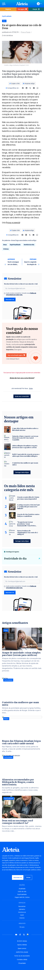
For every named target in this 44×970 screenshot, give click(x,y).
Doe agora (21, 9)
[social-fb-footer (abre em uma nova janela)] (20, 935)
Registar (8, 9)
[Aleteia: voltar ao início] (22, 4)
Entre (31, 388)
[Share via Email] (34, 88)
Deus (5, 245)
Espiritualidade (6, 16)
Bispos (6, 719)
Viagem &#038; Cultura (22, 897)
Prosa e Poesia (25, 32)
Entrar (28, 877)
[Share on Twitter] (30, 88)
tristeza (6, 249)
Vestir (22, 915)
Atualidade (22, 889)
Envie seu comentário (22, 396)
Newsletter (22, 906)
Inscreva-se (22, 912)
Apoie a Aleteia (22, 945)
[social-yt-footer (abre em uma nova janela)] (16, 935)
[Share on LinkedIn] (26, 88)
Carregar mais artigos (22, 472)
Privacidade (22, 963)
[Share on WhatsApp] (37, 88)
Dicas (6, 630)
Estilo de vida (22, 891)
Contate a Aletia (22, 959)
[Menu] (8, 4)
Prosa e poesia (13, 222)
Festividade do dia (15, 558)
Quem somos (22, 948)
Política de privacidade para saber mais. (21, 294)
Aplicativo (22, 909)
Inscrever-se (10, 299)
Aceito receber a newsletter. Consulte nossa (21, 294)
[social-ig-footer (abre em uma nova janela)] (28, 935)
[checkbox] (4, 293)
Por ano (22, 927)
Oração (35, 9)
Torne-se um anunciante (22, 956)
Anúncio (22, 918)
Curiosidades (8, 680)
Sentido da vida (29, 245)
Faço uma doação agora (15, 355)
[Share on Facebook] (23, 88)
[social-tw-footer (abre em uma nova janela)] (24, 935)
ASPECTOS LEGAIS (22, 952)
